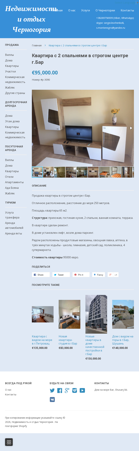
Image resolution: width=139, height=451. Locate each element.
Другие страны (15, 93)
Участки (10, 71)
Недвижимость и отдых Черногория (31, 19)
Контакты (127, 10)
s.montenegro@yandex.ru (110, 27)
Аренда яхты (13, 233)
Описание (39, 185)
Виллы (9, 55)
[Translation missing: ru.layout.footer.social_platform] (52, 391)
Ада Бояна (12, 188)
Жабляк (10, 87)
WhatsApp (127, 18)
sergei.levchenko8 (114, 22)
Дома (8, 60)
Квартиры (12, 66)
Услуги (85, 10)
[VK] (52, 400)
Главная (57, 10)
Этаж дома (12, 121)
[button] (131, 128)
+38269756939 (104, 18)
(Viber (116, 18)
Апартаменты (14, 182)
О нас (71, 10)
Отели (9, 177)
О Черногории (105, 10)
